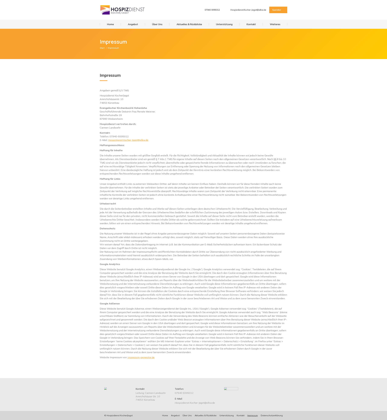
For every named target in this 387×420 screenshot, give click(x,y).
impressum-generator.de (140, 357)
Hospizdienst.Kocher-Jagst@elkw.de (248, 9)
